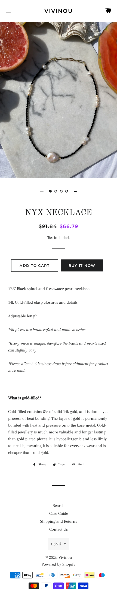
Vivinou (58, 11)
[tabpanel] (58, 99)
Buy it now (82, 265)
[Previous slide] (42, 191)
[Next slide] (75, 191)
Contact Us (58, 529)
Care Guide (58, 513)
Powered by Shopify (58, 564)
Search (58, 505)
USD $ (56, 544)
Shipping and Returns (58, 521)
